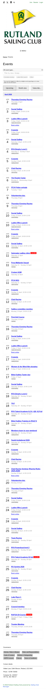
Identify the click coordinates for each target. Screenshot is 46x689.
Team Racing (16, 538)
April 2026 (8, 94)
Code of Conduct (9, 655)
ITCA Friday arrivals (19, 187)
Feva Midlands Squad (20, 263)
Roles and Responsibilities (30, 652)
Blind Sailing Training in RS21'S (24, 421)
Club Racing (16, 168)
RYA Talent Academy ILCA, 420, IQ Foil (26, 411)
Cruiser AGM (16, 272)
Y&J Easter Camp (18, 178)
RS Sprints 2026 (17, 567)
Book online (15, 125)
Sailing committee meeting (22, 309)
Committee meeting (9, 77)
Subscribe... (37, 88)
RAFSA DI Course (18, 615)
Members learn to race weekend (24, 431)
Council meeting (17, 607)
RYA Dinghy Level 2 (19, 394)
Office (31, 77)
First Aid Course (17, 317)
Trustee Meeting (17, 624)
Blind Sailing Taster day (20, 375)
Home (5, 57)
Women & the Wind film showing (24, 367)
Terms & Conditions (30, 658)
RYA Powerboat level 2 (20, 548)
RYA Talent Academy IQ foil (22, 557)
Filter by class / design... (12, 73)
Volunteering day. (18, 195)
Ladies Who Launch (22, 77)
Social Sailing (16, 109)
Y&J (13, 403)
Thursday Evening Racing (21, 100)
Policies (19, 658)
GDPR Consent (8, 658)
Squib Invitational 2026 (20, 440)
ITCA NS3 (15, 280)
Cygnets (14, 130)
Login (41, 2)
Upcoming (9, 88)
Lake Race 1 (16, 597)
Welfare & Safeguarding (24, 655)
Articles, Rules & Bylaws (11, 652)
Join (31, 2)
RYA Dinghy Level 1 (19, 149)
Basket (35, 2)
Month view (23, 88)
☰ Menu (23, 51)
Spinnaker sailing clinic (20, 253)
